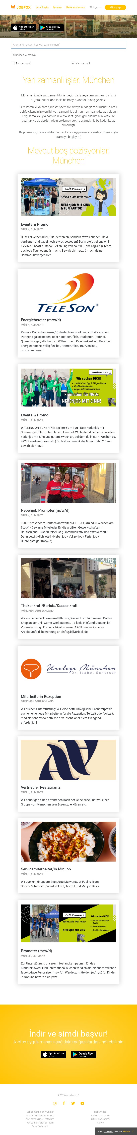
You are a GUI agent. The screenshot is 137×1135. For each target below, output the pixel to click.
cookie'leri (108, 1131)
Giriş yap (115, 7)
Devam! (126, 1131)
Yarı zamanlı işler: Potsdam (40, 1119)
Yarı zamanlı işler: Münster (40, 1111)
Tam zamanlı (23, 63)
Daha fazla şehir (40, 1126)
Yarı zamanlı (83, 63)
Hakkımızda (100, 1111)
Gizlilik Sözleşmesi (100, 1119)
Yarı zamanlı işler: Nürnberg (40, 1115)
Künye (100, 1122)
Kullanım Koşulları (100, 1115)
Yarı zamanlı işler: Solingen (40, 1122)
